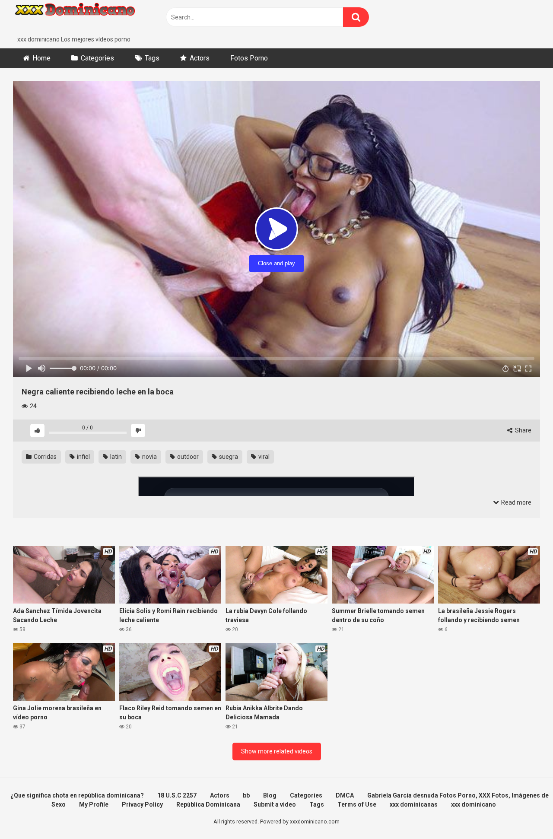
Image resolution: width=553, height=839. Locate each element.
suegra (228, 456)
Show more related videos (276, 751)
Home (41, 58)
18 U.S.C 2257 (177, 795)
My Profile (93, 804)
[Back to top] (524, 813)
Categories (97, 58)
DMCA (345, 795)
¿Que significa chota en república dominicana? (77, 795)
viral (263, 456)
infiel (83, 456)
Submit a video (275, 804)
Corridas (44, 456)
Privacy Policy (142, 804)
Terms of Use (356, 804)
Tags (152, 58)
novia (149, 456)
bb (246, 795)
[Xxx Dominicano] (78, 17)
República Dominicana (208, 804)
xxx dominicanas (414, 804)
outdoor (187, 456)
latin (115, 456)
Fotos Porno (249, 58)
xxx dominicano (473, 804)
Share (522, 430)
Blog (269, 795)
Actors (200, 58)
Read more (515, 502)
